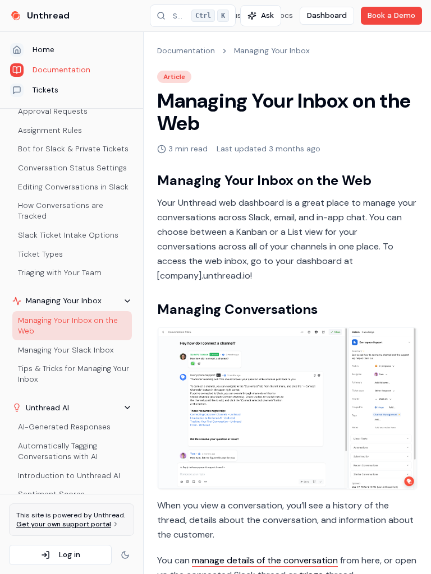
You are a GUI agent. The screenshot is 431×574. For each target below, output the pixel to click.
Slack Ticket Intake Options (68, 235)
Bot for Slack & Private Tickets (73, 149)
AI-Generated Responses (64, 427)
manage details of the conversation (265, 560)
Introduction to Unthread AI (69, 475)
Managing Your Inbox (272, 50)
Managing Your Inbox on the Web (68, 326)
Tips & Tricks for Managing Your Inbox (73, 374)
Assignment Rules (50, 130)
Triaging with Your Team (60, 272)
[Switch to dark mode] (125, 555)
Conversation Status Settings (72, 168)
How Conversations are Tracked (60, 211)
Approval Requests (53, 111)
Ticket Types (40, 254)
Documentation (186, 50)
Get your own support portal (63, 524)
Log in (69, 554)
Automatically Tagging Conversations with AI (58, 451)
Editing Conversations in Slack (73, 187)
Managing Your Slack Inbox (65, 350)
